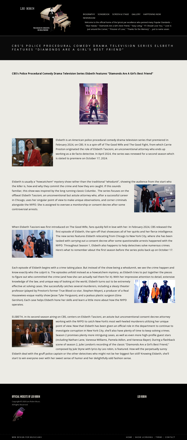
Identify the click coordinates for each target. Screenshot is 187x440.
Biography (89, 14)
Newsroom (89, 17)
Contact (170, 437)
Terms (159, 437)
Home (129, 437)
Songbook (104, 14)
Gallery (136, 14)
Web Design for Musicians (27, 437)
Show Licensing (144, 437)
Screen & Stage (120, 14)
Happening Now (152, 14)
